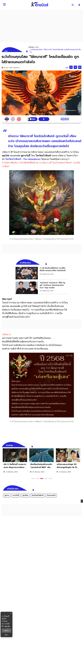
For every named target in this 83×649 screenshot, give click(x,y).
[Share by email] (79, 67)
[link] (41, 273)
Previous (76, 445)
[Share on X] (75, 67)
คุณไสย (25, 495)
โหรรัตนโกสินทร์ (38, 495)
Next (80, 445)
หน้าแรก (31, 47)
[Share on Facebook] (71, 67)
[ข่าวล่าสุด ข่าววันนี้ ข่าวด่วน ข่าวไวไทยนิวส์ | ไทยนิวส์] (40, 4)
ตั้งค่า (6, 635)
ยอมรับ (6, 630)
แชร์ (66, 67)
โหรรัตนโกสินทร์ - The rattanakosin (22, 159)
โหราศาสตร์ (51, 495)
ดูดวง (6, 495)
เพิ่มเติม (7, 626)
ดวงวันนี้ (15, 495)
